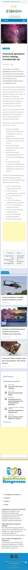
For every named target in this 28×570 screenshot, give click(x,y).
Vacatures (6, 501)
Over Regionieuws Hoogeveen (12, 494)
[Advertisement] (14, 231)
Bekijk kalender (7, 422)
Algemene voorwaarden (14, 567)
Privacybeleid (14, 566)
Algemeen (6, 48)
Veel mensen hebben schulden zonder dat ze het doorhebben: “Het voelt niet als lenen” (14, 361)
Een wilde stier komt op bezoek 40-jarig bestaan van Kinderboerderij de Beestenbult (15, 401)
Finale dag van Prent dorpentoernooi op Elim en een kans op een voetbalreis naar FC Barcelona (11, 1)
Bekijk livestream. (8, 376)
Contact (6, 504)
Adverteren (7, 498)
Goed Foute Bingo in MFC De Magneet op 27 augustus (15, 417)
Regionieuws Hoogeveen (14, 561)
